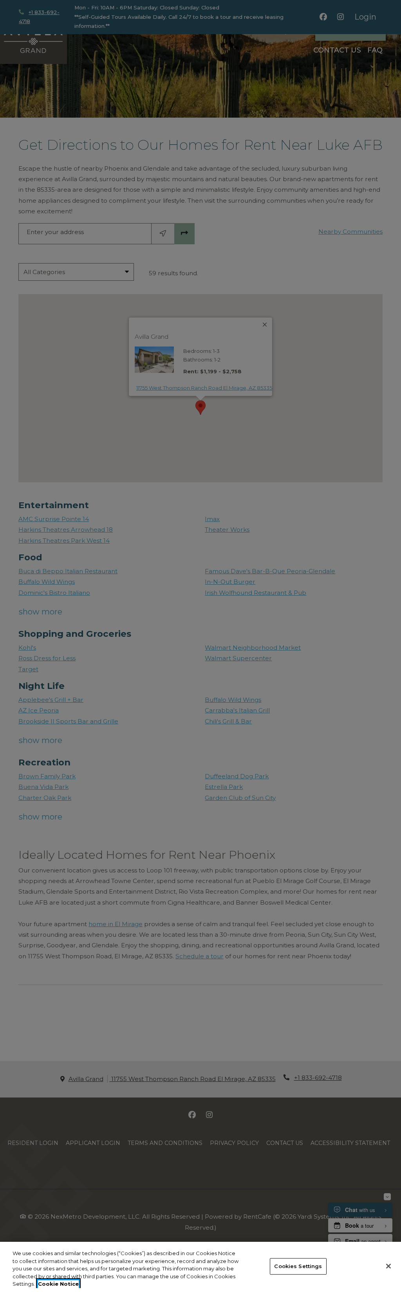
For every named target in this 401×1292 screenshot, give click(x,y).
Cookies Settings (298, 1266)
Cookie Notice (58, 1284)
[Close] (388, 1266)
